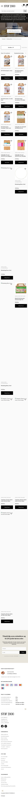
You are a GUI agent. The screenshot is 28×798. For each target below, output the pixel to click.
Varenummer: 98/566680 (20, 497)
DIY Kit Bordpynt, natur (6, 70)
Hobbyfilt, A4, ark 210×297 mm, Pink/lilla (20, 155)
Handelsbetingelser (5, 736)
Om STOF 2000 (4, 756)
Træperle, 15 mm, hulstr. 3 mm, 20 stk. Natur (7, 500)
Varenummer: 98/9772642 (6, 96)
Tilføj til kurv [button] (7, 78)
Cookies (2, 763)
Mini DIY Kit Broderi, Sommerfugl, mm (20, 299)
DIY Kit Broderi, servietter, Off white (20, 99)
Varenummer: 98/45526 (19, 152)
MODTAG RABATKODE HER (9, 790)
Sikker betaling (4, 738)
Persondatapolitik (4, 765)
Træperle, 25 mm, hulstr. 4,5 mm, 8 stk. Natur (7, 614)
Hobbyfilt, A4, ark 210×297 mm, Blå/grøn (6, 155)
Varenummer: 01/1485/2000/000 (4, 267)
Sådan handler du (4, 734)
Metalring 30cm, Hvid (6, 385)
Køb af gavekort (4, 748)
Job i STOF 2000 (4, 762)
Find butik (3, 760)
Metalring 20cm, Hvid (20, 184)
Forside (3, 39)
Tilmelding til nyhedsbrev (6, 745)
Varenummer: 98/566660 (6, 497)
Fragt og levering (4, 739)
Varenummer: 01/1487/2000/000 (4, 383)
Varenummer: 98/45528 (19, 124)
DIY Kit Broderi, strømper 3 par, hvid (6, 127)
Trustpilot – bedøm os (5, 746)
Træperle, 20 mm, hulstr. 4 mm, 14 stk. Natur (21, 500)
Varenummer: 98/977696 (20, 68)
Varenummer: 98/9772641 (6, 124)
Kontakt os (3, 758)
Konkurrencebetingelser (6, 767)
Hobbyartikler (9, 39)
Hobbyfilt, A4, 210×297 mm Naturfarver (20, 127)
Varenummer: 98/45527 (5, 152)
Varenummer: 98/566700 (6, 611)
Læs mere (21, 134)
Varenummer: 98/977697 (6, 68)
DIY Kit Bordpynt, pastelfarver (19, 71)
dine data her (21, 656)
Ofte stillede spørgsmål (6, 743)
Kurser (2, 769)
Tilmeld (22, 652)
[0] (26, 6)
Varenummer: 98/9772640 (20, 96)
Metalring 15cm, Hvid (6, 270)
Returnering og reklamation (6, 741)
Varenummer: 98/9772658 (20, 296)
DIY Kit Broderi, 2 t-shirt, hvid (7, 99)
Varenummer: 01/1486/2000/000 (18, 181)
